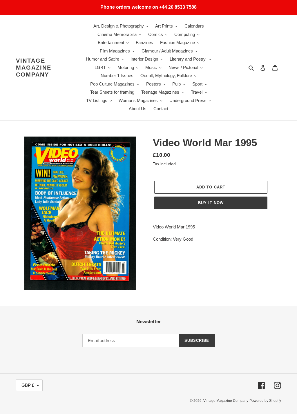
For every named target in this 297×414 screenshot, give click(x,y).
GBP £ (27, 385)
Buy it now (211, 203)
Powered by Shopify (265, 401)
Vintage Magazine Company (33, 67)
